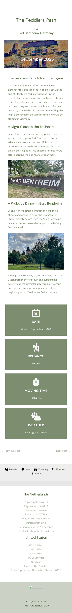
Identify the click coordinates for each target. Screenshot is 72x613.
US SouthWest (36, 557)
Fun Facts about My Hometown (36, 531)
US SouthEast (36, 553)
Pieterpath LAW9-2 (36, 514)
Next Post (63, 450)
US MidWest (36, 545)
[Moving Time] (36, 382)
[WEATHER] (36, 416)
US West (36, 562)
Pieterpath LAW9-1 (36, 510)
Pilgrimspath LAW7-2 (36, 506)
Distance (36, 356)
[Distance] (36, 347)
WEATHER (36, 425)
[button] (12, 179)
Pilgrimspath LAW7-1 (36, 502)
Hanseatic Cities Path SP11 (36, 518)
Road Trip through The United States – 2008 (36, 570)
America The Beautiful (36, 566)
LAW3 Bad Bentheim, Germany (36, 31)
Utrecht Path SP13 (36, 522)
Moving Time (36, 391)
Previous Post (11, 450)
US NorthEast (36, 549)
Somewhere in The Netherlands (36, 527)
